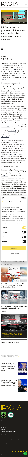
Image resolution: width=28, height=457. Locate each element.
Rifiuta (14, 258)
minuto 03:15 (12, 131)
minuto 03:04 (5, 127)
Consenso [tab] (4, 201)
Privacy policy (4, 454)
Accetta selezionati (14, 253)
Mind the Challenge (5, 441)
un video (13, 69)
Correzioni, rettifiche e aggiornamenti (8, 431)
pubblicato (4, 176)
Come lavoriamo (4, 427)
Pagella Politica (4, 438)
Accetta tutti (14, 248)
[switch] (24, 232)
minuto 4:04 (12, 154)
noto (16, 178)
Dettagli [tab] (11, 201)
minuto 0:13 (5, 79)
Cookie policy (14, 454)
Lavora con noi (4, 443)
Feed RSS (3, 424)
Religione (11, 342)
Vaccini (18, 342)
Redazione (3, 425)
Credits (23, 454)
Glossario (3, 429)
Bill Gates (4, 342)
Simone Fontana (7, 49)
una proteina (13, 190)
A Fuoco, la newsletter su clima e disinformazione (10, 439)
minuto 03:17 (5, 137)
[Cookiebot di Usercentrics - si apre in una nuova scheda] (20, 198)
